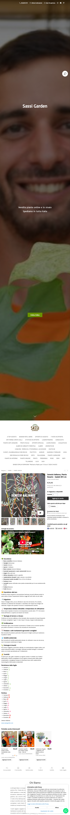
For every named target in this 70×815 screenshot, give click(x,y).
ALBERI (40, 446)
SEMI (57, 458)
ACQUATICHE (62, 443)
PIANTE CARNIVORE (54, 455)
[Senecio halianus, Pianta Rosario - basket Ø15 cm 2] (19, 521)
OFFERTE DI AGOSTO (41, 437)
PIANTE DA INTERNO (11, 458)
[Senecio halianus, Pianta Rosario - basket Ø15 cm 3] (26, 521)
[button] (52, 506)
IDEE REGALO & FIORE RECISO (19, 455)
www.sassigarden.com (7, 723)
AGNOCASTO (59, 440)
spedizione (50, 487)
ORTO (33, 455)
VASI (42, 461)
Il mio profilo (18, 770)
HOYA (65, 452)
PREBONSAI (43, 458)
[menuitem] (65, 470)
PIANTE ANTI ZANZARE (10, 443)
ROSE (52, 458)
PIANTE (10, 470)
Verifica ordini (29, 770)
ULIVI (37, 461)
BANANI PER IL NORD (25, 437)
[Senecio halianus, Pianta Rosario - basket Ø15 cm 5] (41, 521)
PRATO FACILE (24, 443)
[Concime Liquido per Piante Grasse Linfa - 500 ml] (26, 739)
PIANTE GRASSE (25, 458)
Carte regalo (63, 770)
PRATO (35, 458)
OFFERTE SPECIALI (38, 443)
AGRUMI (41, 452)
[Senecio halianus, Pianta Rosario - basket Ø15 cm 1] (12, 521)
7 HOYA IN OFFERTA (57, 437)
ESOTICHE (52, 449)
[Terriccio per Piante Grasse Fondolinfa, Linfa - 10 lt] (9, 739)
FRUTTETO (33, 452)
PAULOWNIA (41, 455)
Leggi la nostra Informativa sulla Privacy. (38, 804)
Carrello (52, 770)
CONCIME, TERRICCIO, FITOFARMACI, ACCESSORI (30, 449)
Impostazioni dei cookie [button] (47, 811)
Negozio (3, 470)
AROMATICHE (50, 446)
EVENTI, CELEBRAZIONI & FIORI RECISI (15, 452)
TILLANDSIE (29, 461)
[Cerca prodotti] (65, 73)
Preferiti (40, 770)
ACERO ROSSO (51, 443)
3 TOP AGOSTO (11, 437)
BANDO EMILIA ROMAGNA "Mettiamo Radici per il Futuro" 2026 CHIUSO (35, 464)
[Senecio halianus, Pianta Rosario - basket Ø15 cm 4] (33, 521)
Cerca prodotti (7, 770)
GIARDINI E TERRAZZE (54, 452)
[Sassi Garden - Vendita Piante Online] (35, 428)
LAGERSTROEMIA (47, 440)
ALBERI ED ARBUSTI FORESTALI (26, 446)
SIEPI (63, 458)
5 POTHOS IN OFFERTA (32, 440)
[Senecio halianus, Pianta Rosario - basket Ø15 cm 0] (4, 521)
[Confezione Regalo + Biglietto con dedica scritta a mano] (43, 739)
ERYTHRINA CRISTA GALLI (14, 440)
